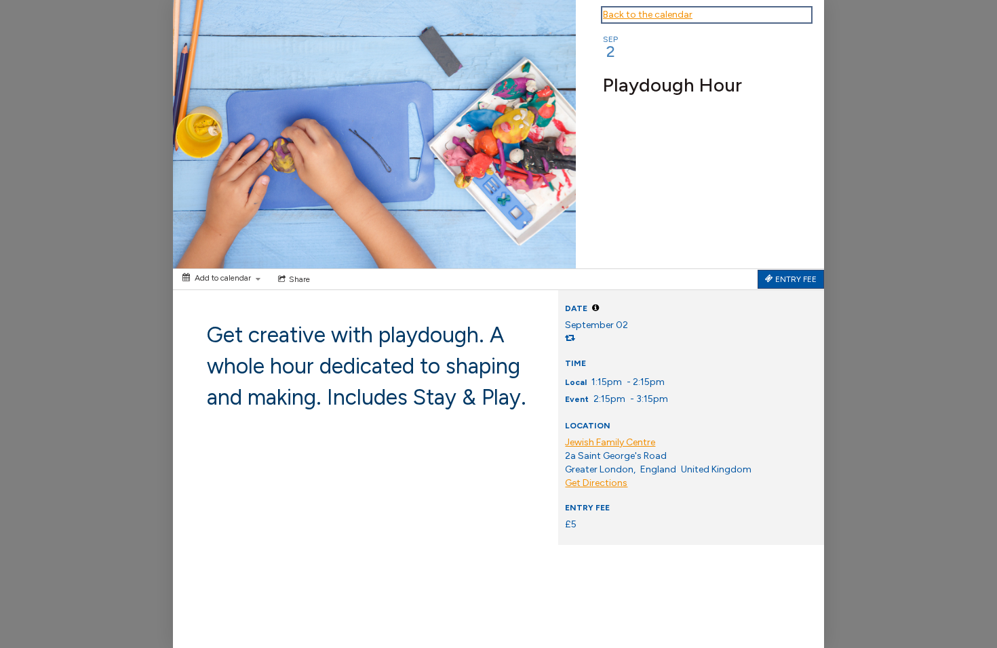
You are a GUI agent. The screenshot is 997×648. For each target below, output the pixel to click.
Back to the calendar (647, 14)
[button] (595, 308)
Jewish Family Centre (610, 442)
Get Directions (596, 483)
